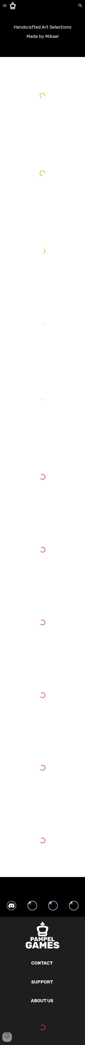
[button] (4, 5)
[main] (42, 28)
